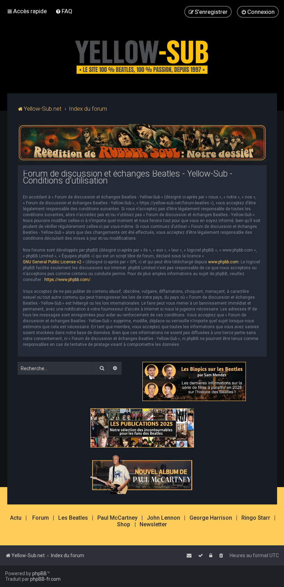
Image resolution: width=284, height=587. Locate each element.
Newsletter (153, 524)
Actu (15, 518)
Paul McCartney (117, 518)
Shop (123, 524)
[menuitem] (64, 11)
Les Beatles (73, 518)
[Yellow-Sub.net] (142, 55)
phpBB (39, 573)
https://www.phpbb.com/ (67, 279)
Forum (40, 518)
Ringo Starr (255, 518)
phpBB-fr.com (45, 579)
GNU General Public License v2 (52, 262)
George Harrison (210, 518)
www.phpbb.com (223, 262)
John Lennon (163, 518)
